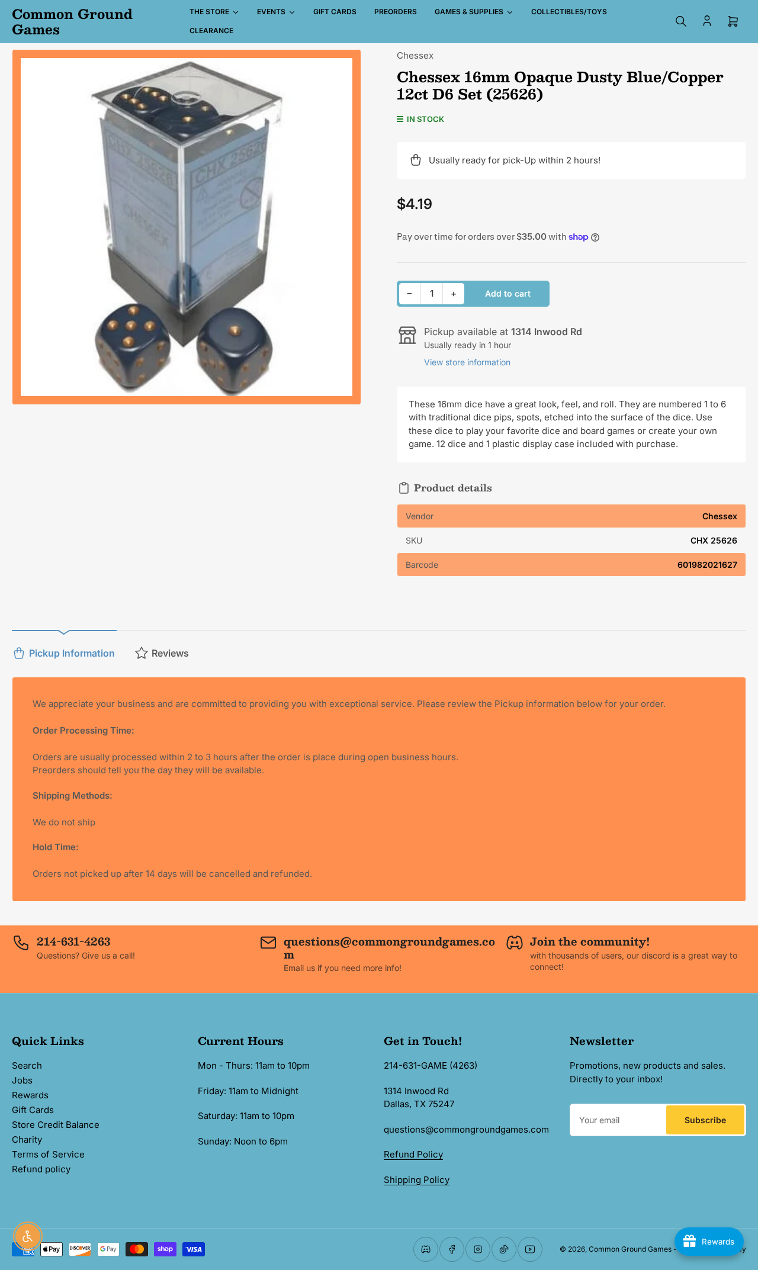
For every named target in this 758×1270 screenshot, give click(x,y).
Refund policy (41, 1169)
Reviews (170, 653)
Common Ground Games (630, 1249)
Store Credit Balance (55, 1124)
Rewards (30, 1095)
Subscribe (705, 1120)
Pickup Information (72, 653)
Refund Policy (413, 1154)
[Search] (681, 21)
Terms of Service (48, 1154)
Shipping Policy (416, 1179)
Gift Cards (33, 1109)
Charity (27, 1139)
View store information (467, 362)
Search (27, 1065)
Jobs (22, 1080)
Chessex (415, 55)
